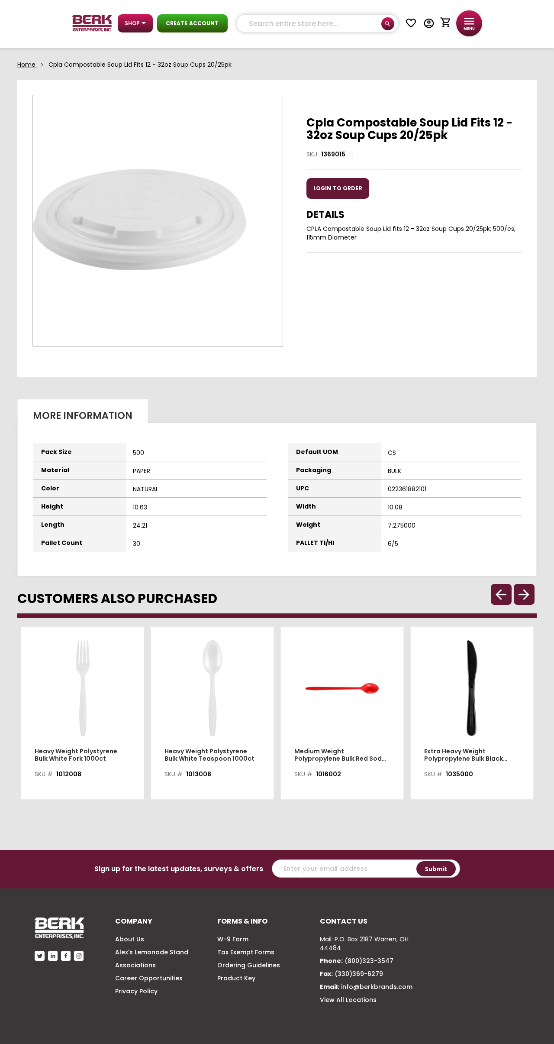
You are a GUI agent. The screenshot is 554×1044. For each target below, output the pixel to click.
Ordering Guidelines (248, 965)
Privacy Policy (136, 991)
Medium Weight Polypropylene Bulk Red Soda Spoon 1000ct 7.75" (340, 755)
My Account (429, 23)
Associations (135, 965)
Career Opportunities (149, 978)
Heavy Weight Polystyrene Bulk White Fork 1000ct (76, 755)
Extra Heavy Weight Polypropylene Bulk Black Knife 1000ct (463, 755)
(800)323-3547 (369, 960)
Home (26, 64)
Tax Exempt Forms (245, 952)
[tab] (82, 413)
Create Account (192, 23)
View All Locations (348, 999)
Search (387, 23)
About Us (129, 939)
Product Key (236, 978)
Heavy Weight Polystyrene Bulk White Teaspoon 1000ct (209, 755)
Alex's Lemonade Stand (151, 952)
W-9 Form (232, 939)
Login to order (337, 188)
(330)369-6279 (359, 973)
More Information (82, 415)
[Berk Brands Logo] (92, 23)
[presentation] (524, 594)
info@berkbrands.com (376, 986)
